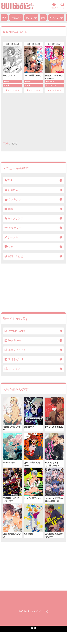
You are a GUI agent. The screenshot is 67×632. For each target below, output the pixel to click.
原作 (43, 17)
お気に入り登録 (13, 90)
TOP (4, 17)
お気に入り (16, 17)
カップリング (56, 17)
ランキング (31, 17)
